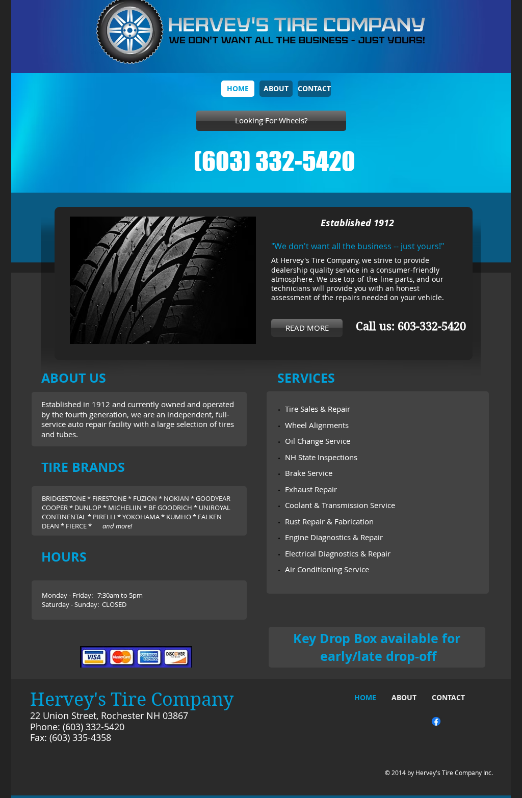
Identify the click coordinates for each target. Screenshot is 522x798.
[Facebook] (436, 721)
